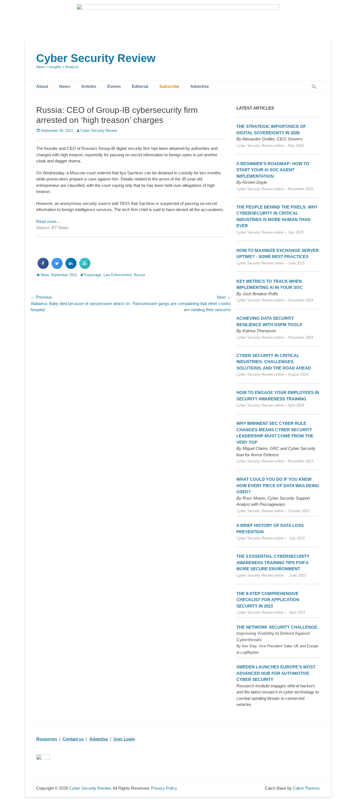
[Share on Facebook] (43, 267)
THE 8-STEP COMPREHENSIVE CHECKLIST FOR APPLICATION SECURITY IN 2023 (267, 599)
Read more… (48, 221)
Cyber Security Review (95, 58)
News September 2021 (59, 275)
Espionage (92, 275)
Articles (88, 86)
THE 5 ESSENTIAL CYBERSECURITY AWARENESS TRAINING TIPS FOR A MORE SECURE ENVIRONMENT (273, 562)
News (64, 86)
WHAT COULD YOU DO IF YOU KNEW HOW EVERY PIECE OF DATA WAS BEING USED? (277, 485)
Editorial (140, 86)
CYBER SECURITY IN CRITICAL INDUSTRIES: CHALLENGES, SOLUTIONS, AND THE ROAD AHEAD (273, 361)
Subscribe (169, 86)
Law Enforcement (117, 275)
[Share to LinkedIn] (70, 267)
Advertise (199, 86)
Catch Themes (306, 788)
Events (114, 86)
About (42, 86)
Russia (139, 275)
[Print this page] (84, 267)
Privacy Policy (164, 788)
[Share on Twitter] (57, 267)
